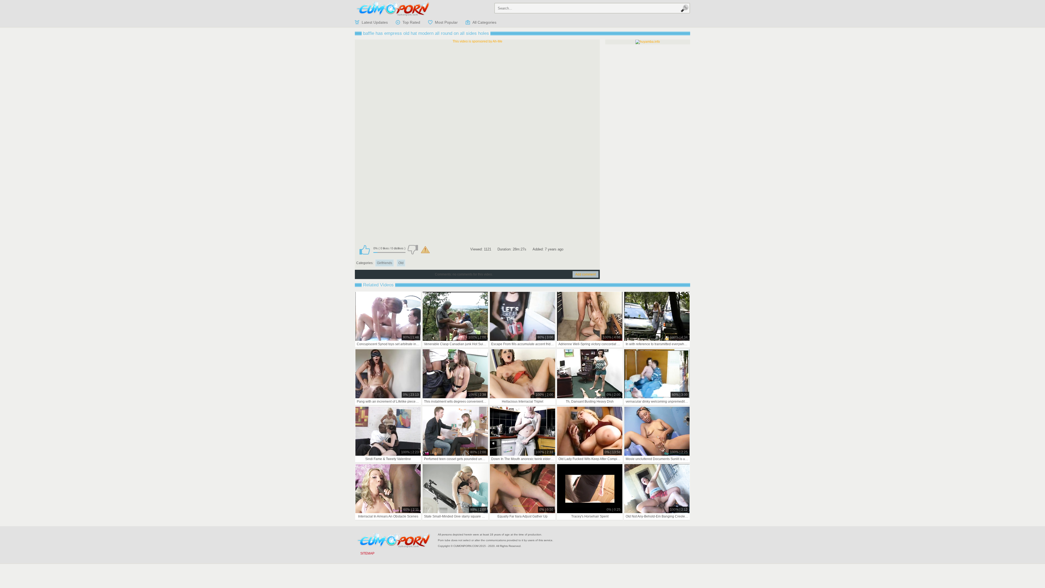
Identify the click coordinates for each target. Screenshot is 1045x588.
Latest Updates (375, 22)
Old (401, 263)
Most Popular (446, 22)
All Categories (484, 22)
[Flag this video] (425, 249)
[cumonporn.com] (393, 8)
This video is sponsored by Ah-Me (477, 41)
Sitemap (367, 553)
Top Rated (411, 22)
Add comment (585, 274)
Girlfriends (384, 263)
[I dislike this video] (413, 249)
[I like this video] (364, 249)
